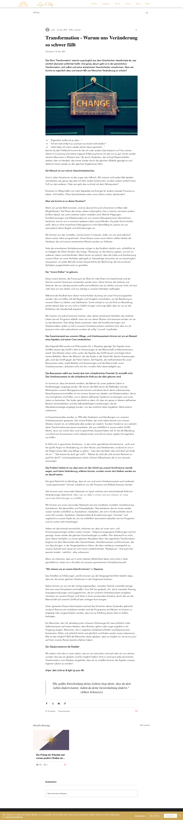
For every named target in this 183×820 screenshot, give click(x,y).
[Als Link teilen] (65, 703)
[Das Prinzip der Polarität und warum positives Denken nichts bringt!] (51, 740)
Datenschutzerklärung (14, 817)
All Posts (36, 12)
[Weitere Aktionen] (136, 29)
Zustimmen (170, 815)
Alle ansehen (145, 725)
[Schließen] (180, 815)
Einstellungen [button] (140, 815)
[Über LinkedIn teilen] (59, 703)
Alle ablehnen (155, 815)
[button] (147, 13)
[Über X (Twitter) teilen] (53, 703)
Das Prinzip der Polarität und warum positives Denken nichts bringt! (51, 756)
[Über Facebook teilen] (46, 703)
